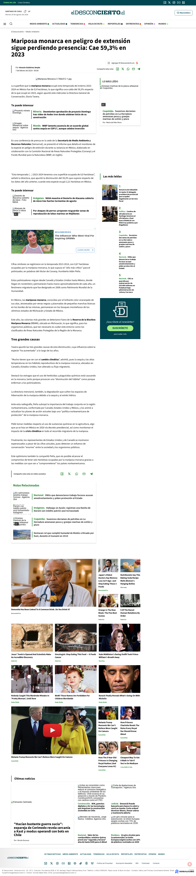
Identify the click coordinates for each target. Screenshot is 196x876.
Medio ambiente (38, 23)
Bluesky (92, 863)
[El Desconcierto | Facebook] (165, 2)
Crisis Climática (24, 2)
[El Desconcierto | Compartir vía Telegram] (138, 69)
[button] (184, 12)
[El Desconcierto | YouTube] (178, 2)
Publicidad (145, 863)
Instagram (57, 863)
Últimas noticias (52, 854)
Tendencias (76, 23)
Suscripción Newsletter (124, 863)
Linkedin (69, 863)
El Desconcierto (17, 32)
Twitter (51, 863)
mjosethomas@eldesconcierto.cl (13, 873)
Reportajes (114, 23)
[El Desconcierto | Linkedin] (183, 2)
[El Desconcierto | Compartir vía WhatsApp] (128, 69)
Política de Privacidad (105, 863)
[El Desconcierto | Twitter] (169, 2)
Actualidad (58, 23)
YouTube (63, 863)
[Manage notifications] (190, 864)
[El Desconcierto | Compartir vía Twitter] (122, 69)
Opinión (148, 23)
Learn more (83, 250)
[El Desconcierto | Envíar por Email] (133, 69)
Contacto (156, 863)
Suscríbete (120, 328)
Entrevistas (132, 23)
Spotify (75, 863)
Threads (86, 863)
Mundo (162, 23)
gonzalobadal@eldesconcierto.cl (64, 873)
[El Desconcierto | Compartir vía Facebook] (117, 69)
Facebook (45, 863)
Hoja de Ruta (95, 23)
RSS (137, 863)
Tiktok (80, 863)
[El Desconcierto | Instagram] (174, 2)
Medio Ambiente (33, 32)
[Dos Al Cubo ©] (184, 872)
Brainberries (63, 232)
